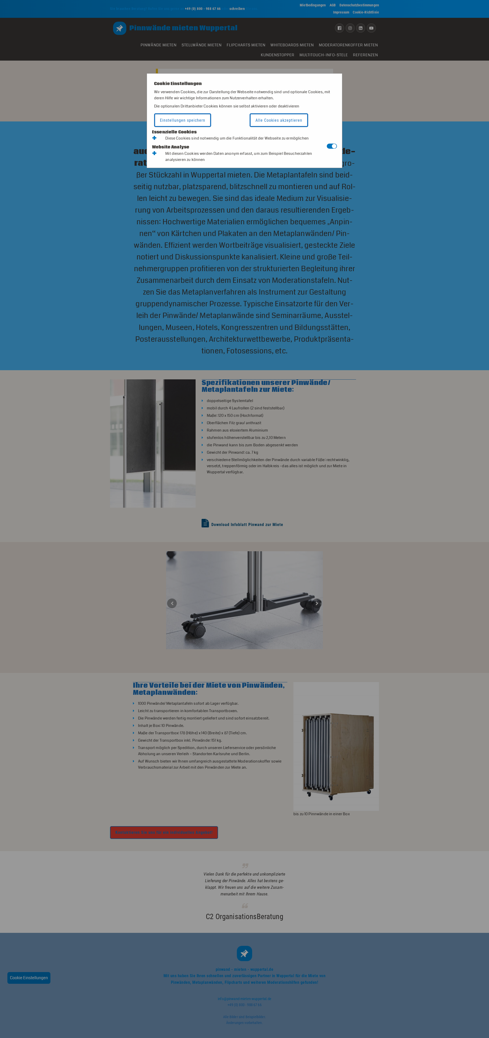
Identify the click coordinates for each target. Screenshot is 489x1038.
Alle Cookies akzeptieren (278, 120)
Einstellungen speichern (182, 120)
